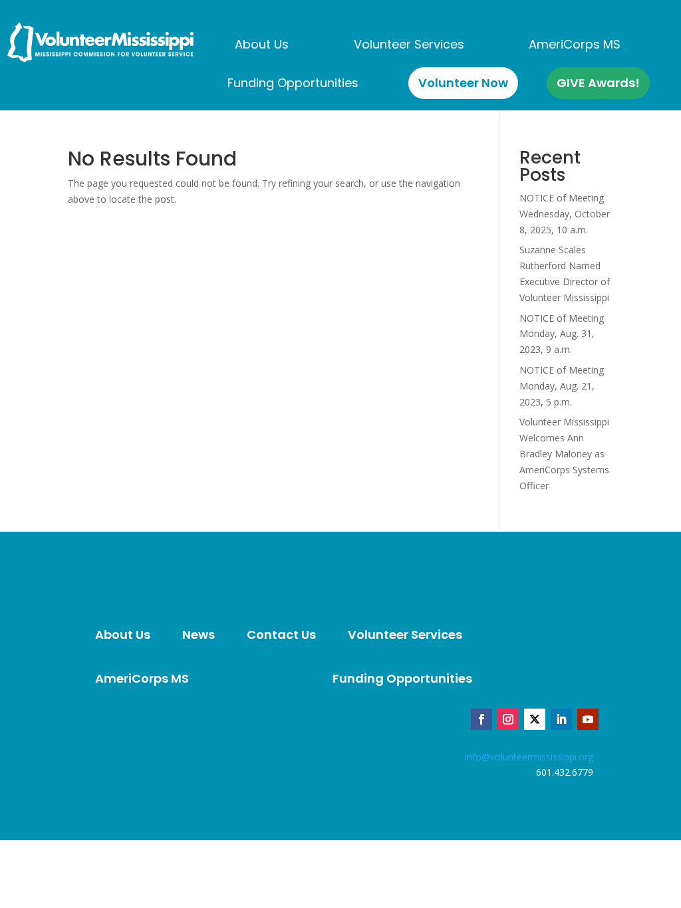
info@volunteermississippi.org (529, 756)
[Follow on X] (534, 719)
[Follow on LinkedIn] (561, 719)
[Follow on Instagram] (508, 719)
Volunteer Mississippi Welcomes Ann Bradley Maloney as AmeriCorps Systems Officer (564, 453)
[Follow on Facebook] (481, 719)
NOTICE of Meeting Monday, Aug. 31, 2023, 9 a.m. (561, 334)
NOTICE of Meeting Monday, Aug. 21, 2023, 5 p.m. (561, 386)
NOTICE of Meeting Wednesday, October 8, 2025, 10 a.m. (564, 213)
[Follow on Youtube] (588, 719)
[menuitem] (261, 44)
